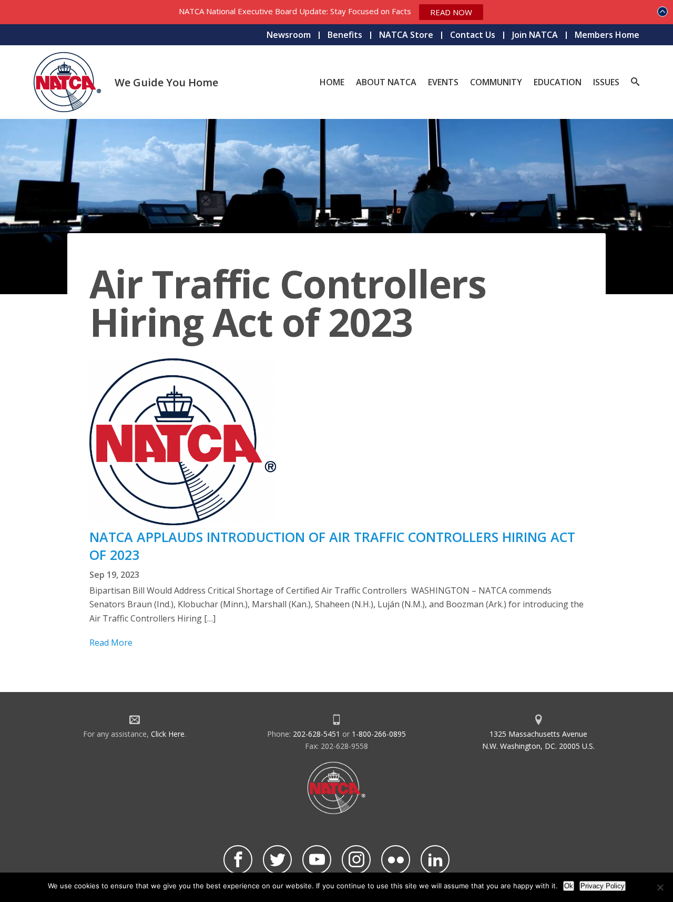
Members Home (607, 35)
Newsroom (289, 35)
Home (332, 82)
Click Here (168, 734)
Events (443, 82)
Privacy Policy (602, 886)
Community (496, 82)
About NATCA (386, 82)
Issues (606, 82)
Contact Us (472, 35)
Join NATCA (535, 35)
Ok (568, 886)
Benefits (345, 35)
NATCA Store (406, 35)
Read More (110, 642)
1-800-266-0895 (379, 734)
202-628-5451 (316, 734)
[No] (660, 887)
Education (558, 82)
